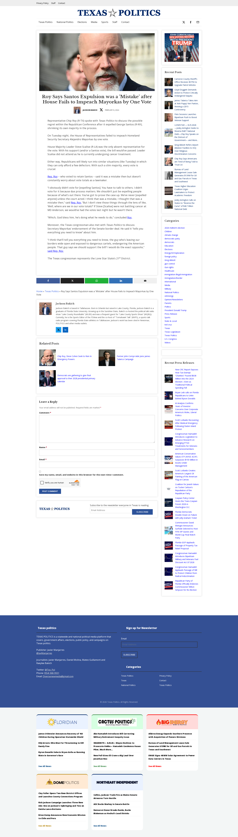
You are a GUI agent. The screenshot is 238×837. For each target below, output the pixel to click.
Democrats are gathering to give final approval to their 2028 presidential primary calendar (76, 378)
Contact (61, 3)
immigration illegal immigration (178, 274)
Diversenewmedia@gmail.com (58, 676)
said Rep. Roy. (56, 251)
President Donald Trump (175, 310)
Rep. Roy (53, 176)
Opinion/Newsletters (174, 299)
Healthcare (169, 271)
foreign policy (171, 256)
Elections (82, 22)
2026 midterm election (175, 228)
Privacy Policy (42, 3)
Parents (168, 303)
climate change (171, 235)
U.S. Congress (171, 339)
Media (94, 22)
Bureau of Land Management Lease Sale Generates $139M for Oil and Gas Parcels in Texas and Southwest (170, 746)
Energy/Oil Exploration (174, 253)
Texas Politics (45, 22)
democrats (169, 242)
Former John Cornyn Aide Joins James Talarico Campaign (133, 358)
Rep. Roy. (76, 202)
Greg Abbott (170, 260)
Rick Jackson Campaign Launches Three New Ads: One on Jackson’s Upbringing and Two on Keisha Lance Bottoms (61, 805)
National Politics (65, 22)
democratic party (172, 238)
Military (168, 288)
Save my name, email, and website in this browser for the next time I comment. (81, 474)
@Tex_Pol (50, 669)
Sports (104, 22)
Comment (45, 412)
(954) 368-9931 (51, 673)
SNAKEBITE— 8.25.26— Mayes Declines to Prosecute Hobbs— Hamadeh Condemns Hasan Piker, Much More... (117, 746)
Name (43, 447)
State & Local (171, 321)
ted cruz (168, 324)
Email (43, 459)
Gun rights (169, 267)
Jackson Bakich (90, 110)
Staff (53, 3)
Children (168, 231)
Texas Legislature (172, 331)
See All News (44, 766)
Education (169, 245)
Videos (168, 342)
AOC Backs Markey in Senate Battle (111, 804)
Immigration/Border (173, 278)
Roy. (129, 217)
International (170, 281)
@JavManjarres (44, 653)
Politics (168, 306)
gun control (170, 263)
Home (39, 291)
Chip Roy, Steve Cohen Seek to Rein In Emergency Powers (74, 358)
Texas (167, 328)
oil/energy (169, 296)
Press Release (171, 314)
